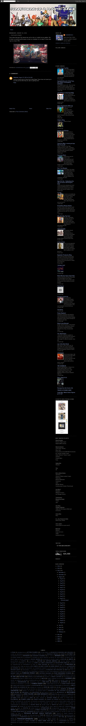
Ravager (35, 701)
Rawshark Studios (44, 701)
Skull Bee (44, 706)
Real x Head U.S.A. (62, 377)
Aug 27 (62, 587)
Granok (47, 676)
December (61, 572)
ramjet (13, 701)
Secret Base (35, 704)
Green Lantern (56, 676)
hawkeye (19, 680)
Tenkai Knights (68, 713)
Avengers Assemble (38, 655)
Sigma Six (22, 706)
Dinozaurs (71, 666)
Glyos (22, 676)
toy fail (61, 716)
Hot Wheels (42, 680)
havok (12, 680)
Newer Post (12, 108)
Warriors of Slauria (17, 722)
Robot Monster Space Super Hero (66, 275)
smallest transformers (66, 706)
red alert (55, 701)
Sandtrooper (14, 704)
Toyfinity (70, 716)
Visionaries (63, 720)
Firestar (62, 671)
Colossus (72, 662)
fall (23, 671)
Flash (68, 671)
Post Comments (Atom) (22, 111)
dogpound (62, 668)
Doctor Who (53, 668)
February (61, 631)
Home (11, 29)
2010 (58, 636)
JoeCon (13, 683)
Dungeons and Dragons (54, 669)
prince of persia (53, 699)
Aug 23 (62, 596)
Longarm (67, 687)
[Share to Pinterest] (37, 68)
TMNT (31, 716)
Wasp (26, 722)
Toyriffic (59, 192)
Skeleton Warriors (33, 706)
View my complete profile (63, 43)
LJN (57, 687)
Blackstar (46, 659)
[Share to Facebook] (35, 68)
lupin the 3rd (24, 689)
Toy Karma (60, 309)
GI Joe (13, 676)
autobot (70, 654)
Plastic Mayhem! (61, 313)
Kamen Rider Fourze (68, 683)
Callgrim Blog (61, 120)
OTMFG (61, 697)
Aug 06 (62, 611)
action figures (32, 652)
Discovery (30, 668)
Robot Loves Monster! (63, 323)
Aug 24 (62, 594)
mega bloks (15, 692)
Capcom (40, 661)
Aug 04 (62, 616)
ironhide (55, 681)
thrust (48, 715)
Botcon (63, 659)
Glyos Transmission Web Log (65, 105)
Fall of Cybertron (31, 671)
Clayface (29, 662)
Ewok (12, 671)
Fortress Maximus (45, 673)
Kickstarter (36, 685)
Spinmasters (55, 708)
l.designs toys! (61, 265)
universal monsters (17, 720)
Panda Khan (69, 697)
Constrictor (16, 664)
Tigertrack (24, 716)
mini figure (29, 694)
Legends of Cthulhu (36, 687)
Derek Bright (55, 666)
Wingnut (41, 722)
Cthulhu (52, 664)
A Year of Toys (61, 242)
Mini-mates (62, 694)
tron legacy (52, 719)
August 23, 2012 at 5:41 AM (25, 77)
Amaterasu (20, 654)
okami (25, 697)
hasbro (69, 678)
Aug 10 (62, 603)
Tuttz (71, 719)
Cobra (36, 662)
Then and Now (34, 715)
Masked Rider (42, 690)
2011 (58, 634)
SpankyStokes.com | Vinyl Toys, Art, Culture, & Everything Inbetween (65, 82)
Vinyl (55, 720)
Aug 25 (62, 591)
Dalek (27, 666)
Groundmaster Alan (69, 676)
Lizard (52, 687)
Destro (64, 666)
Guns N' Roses (24, 678)
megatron (35, 692)
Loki (62, 687)
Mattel (71, 690)
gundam (15, 678)
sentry (61, 704)
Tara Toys (70, 711)
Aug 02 (62, 620)
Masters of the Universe (57, 690)
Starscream (22, 709)
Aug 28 (62, 585)
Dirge (22, 668)
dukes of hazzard (38, 669)
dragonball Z (27, 669)
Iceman (56, 680)
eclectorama (60, 353)
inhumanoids (22, 682)
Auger (63, 654)
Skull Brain (53, 706)
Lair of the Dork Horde (63, 344)
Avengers (26, 655)
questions (70, 699)
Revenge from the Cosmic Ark (65, 388)
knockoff (66, 685)
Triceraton (42, 719)
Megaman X (26, 692)
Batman (35, 657)
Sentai (54, 704)
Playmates (14, 699)
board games (55, 659)
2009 (58, 639)
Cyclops (13, 666)
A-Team (13, 652)
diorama (15, 668)
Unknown (15, 77)
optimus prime (52, 697)
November (61, 574)
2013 (58, 568)
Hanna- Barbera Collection (55, 678)
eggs (71, 669)
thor (41, 715)
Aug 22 (62, 598)
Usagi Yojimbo (30, 720)
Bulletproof (14, 661)
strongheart (53, 709)
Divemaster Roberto (41, 668)
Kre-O (73, 685)
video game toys (44, 720)
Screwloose (24, 704)
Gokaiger (39, 676)
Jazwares (64, 682)
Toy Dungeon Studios (50, 716)
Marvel (63, 689)
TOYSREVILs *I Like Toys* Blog (65, 92)
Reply (14, 82)
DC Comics (34, 666)
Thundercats (57, 715)
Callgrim (31, 661)
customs (59, 664)
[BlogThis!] (32, 68)
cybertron (69, 664)
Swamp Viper (39, 711)
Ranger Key (20, 701)
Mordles (70, 694)
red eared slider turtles (67, 701)
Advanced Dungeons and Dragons (61, 652)
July (60, 625)
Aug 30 (62, 581)
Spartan (25, 708)
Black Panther (24, 659)
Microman (71, 692)
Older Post (48, 108)
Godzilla (31, 676)
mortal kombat (16, 695)
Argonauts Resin (61, 155)
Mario (57, 689)
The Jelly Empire (61, 333)
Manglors (41, 689)
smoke (12, 708)
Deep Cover (44, 666)
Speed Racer (35, 708)
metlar (52, 692)
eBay (66, 669)
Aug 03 (62, 618)
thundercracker (69, 715)
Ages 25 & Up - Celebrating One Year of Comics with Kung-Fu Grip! (65, 182)
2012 (58, 570)
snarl (18, 708)
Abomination (21, 652)
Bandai (58, 655)
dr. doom (70, 668)
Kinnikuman (58, 685)
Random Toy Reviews (63, 130)
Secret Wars (45, 704)
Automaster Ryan (16, 655)
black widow (35, 659)
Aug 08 (62, 607)
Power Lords (26, 699)
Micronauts (18, 694)
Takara (64, 711)
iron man (45, 682)
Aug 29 (62, 583)
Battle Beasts (44, 657)
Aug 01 (62, 622)
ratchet (28, 701)
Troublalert (62, 719)
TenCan (59, 713)
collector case (61, 662)
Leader (15, 687)
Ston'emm (30, 709)
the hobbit (25, 715)
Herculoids (33, 680)
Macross (33, 689)
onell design (40, 697)
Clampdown (21, 662)
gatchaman (59, 674)
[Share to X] (34, 68)
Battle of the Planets (57, 657)
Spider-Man (45, 708)
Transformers (25, 719)
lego (45, 687)
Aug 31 (62, 578)
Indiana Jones (65, 680)
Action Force (44, 652)
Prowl (63, 699)
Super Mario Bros (19, 711)
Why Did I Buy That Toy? (63, 216)
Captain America (52, 661)
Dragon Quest (15, 669)
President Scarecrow (62, 296)
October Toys (15, 697)
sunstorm (62, 709)
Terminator (15, 715)
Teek (19, 713)
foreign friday (28, 673)
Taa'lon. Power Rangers (52, 711)
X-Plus (67, 722)
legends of (23, 687)
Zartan (73, 722)
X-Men (61, 722)
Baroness (28, 657)
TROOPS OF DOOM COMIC (64, 390)
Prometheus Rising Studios (64, 205)
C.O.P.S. (23, 661)
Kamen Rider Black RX (52, 683)
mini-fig (54, 694)
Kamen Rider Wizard (18, 685)
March (60, 629)
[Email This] (30, 68)
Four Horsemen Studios (62, 673)
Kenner (28, 685)
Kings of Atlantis (48, 685)
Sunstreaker (71, 709)
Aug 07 (62, 609)
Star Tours (65, 708)
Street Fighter (40, 709)
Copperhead (26, 664)
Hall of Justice (34, 678)
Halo (43, 678)
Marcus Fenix (49, 689)
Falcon (18, 671)
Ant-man (27, 654)
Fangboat (42, 671)
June (60, 627)
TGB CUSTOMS (61, 229)
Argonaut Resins (52, 654)
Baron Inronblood (69, 655)
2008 (58, 641)
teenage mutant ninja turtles (38, 713)
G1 (17, 674)
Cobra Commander (46, 662)
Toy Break (38, 716)
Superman (30, 711)
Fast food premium (52, 671)
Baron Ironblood (18, 657)
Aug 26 (62, 589)
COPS (34, 664)
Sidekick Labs (69, 704)
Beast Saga (70, 657)
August (60, 576)
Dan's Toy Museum (62, 168)
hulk (50, 680)
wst (56, 722)
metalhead (45, 692)
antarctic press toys (38, 654)
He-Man (26, 680)
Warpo (71, 720)
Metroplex (60, 692)
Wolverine (49, 722)
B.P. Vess (50, 655)
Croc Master (42, 664)
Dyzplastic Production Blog (64, 255)
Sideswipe (14, 706)
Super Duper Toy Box (62, 68)
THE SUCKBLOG (61, 366)
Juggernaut (20, 683)
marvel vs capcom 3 (29, 690)
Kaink (28, 683)
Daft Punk (21, 666)
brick (71, 659)
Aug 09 (62, 605)
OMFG (31, 697)
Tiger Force (14, 716)
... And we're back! (64, 600)
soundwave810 (69, 34)
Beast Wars (14, 659)
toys (12, 719)
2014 (58, 566)
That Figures (60, 286)
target (13, 713)
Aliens (13, 654)
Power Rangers (39, 699)
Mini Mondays (43, 694)
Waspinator (33, 722)
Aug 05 (62, 614)
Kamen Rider (37, 683)
